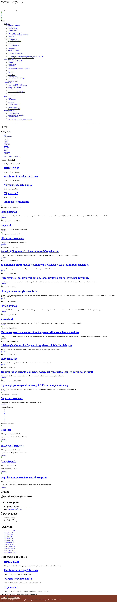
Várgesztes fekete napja (18, 184)
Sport (5, 141)
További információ (13, 597)
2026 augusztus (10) (9, 531)
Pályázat (6, 147)
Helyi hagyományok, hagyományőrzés (18, 34)
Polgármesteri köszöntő (14, 25)
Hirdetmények (11, 65)
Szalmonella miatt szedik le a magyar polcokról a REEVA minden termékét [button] (45, 264)
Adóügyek (10, 62)
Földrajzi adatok (12, 27)
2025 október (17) (9, 550)
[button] (1, 206)
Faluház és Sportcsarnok (14, 87)
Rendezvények (12, 99)
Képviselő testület (12, 39)
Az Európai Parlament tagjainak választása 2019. (21, 58)
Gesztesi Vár (11, 36)
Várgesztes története (13, 30)
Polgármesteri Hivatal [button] (10, 59)
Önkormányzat (8, 136)
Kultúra (6, 138)
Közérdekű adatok (12, 81)
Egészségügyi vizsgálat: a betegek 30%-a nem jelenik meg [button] (34, 385)
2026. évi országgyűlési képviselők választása (20, 119)
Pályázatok (10, 72)
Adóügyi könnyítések (16, 201)
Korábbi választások (13, 116)
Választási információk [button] (10, 110)
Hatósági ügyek (12, 64)
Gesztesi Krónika (12, 107)
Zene (5, 150)
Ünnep (6, 149)
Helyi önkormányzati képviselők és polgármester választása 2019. (25, 56)
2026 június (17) (8, 534)
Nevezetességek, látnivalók (15, 33)
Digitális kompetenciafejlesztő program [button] (24, 477)
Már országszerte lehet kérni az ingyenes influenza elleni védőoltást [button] (40, 332)
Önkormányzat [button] (8, 38)
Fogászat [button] (6, 224)
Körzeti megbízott (12, 76)
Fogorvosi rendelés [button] (12, 398)
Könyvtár (10, 89)
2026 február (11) (9, 542)
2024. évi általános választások (16, 115)
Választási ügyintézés (13, 113)
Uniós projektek (12, 48)
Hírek (9, 98)
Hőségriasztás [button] (9, 211)
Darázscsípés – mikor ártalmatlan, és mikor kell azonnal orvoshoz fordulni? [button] (45, 277)
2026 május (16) (8, 536)
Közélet (6, 139)
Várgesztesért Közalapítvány (15, 53)
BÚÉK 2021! (11, 168)
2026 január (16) (8, 544)
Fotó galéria (11, 102)
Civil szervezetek (12, 95)
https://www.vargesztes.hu (15, 509)
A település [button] (7, 24)
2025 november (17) (9, 548)
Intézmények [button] (7, 82)
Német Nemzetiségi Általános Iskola (17, 85)
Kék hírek (7, 143)
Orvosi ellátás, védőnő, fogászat (16, 92)
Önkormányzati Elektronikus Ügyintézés (19, 68)
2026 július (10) (8, 532)
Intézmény (7, 144)
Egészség (6, 153)
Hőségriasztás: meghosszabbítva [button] (19, 291)
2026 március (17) (9, 540)
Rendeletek (11, 44)
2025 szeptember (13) (10, 552)
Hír (5, 135)
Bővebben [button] (3, 217)
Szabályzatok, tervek (13, 45)
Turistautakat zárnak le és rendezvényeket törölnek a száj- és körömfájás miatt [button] (47, 371)
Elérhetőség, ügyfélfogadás (15, 61)
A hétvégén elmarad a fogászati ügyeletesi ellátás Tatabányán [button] (36, 345)
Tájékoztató (11, 193)
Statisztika (7, 152)
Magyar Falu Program (13, 50)
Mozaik (6, 146)
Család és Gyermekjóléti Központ (17, 78)
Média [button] (6, 96)
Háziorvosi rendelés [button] (12, 238)
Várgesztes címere (12, 28)
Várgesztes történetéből (14, 109)
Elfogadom (4, 597)
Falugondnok (11, 75)
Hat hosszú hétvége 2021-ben (21, 176)
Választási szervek (12, 112)
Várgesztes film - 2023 (14, 104)
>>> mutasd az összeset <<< (12, 156)
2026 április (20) (8, 538)
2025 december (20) (9, 546)
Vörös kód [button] (7, 318)
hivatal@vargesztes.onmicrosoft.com (21, 508)
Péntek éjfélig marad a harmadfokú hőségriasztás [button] (30, 251)
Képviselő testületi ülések (14, 41)
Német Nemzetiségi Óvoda (15, 84)
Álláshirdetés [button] (8, 461)
